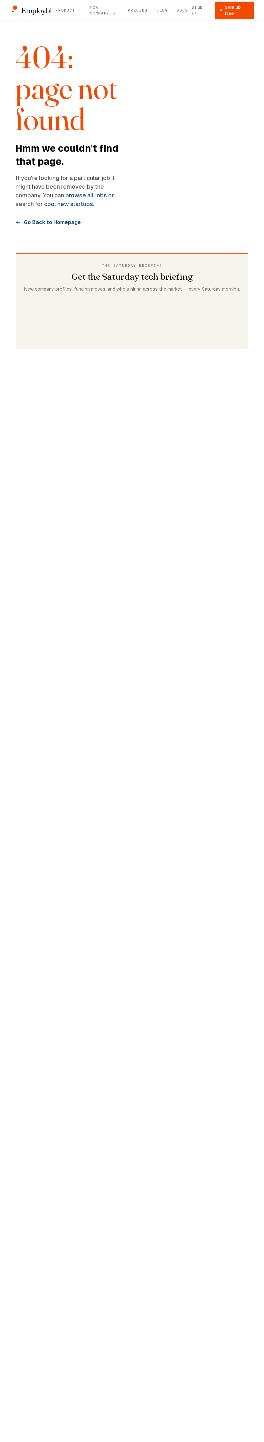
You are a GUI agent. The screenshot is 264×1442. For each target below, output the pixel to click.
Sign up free (232, 10)
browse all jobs (86, 195)
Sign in (197, 10)
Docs (182, 10)
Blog (162, 10)
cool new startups (68, 204)
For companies (102, 10)
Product (65, 10)
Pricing (137, 10)
